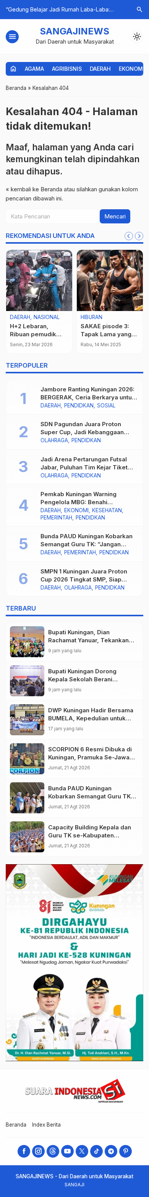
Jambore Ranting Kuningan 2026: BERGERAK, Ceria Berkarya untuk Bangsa (87, 397)
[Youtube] (67, 1151)
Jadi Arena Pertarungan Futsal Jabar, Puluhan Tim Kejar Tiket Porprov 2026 (84, 467)
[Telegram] (111, 1151)
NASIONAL (47, 317)
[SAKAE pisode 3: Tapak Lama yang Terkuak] (110, 280)
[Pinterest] (125, 1151)
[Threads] (53, 1151)
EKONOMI (131, 68)
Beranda (16, 1125)
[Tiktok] (96, 1151)
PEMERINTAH (56, 518)
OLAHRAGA (54, 440)
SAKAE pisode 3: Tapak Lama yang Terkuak (106, 334)
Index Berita (46, 1125)
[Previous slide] (129, 236)
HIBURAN (91, 317)
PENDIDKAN (79, 406)
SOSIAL (106, 406)
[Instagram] (38, 1151)
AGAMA (34, 68)
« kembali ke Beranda (34, 189)
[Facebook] (24, 1151)
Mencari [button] (115, 216)
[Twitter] (82, 1151)
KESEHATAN (107, 510)
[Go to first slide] (139, 236)
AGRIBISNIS (67, 68)
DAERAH (100, 68)
